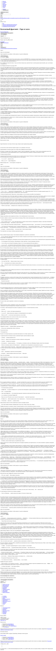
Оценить (7, 42)
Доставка (4, 613)
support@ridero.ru (10, 637)
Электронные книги (6, 607)
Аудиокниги (5, 608)
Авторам (4, 5)
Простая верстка (6, 585)
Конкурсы (4, 4)
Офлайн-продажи (6, 584)
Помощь (4, 9)
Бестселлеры (10, 18)
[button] (28, 16)
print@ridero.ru (11, 624)
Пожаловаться (3, 47)
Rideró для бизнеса (6, 592)
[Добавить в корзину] (5, 36)
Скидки (19, 18)
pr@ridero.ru (6, 626)
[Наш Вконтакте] (3, 645)
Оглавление (8, 48)
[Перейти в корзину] (2, 19)
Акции (4, 7)
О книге (2, 48)
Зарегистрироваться (4, 123)
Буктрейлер (5, 587)
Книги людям (26, 18)
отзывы (5, 48)
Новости (4, 6)
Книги (4, 598)
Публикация (5, 591)
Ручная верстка (5, 586)
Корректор (5, 588)
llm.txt (4, 603)
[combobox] (28, 14)
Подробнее (2, 41)
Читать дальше (3, 635)
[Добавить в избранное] (1, 44)
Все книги (2, 18)
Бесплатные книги (6, 610)
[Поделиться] (1, 46)
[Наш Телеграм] (3, 646)
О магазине (5, 597)
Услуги (4, 3)
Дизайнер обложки (6, 589)
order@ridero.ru (13, 625)
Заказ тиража (5, 590)
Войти (2, 13)
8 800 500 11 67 (3, 620)
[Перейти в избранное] (1, 19)
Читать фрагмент (4, 34)
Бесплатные (15, 18)
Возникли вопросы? (6, 599)
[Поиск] (1, 16)
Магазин (4, 1)
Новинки (4, 609)
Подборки (22, 18)
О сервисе (4, 2)
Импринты (6, 18)
